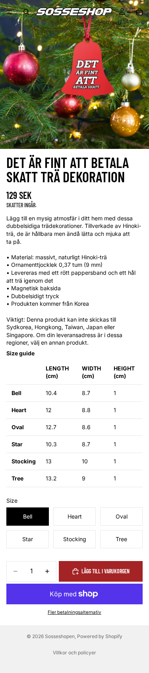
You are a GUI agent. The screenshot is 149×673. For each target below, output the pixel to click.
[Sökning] (26, 12)
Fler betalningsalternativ (74, 612)
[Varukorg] (139, 12)
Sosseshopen (60, 636)
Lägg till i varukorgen (105, 571)
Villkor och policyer (74, 653)
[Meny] (9, 12)
